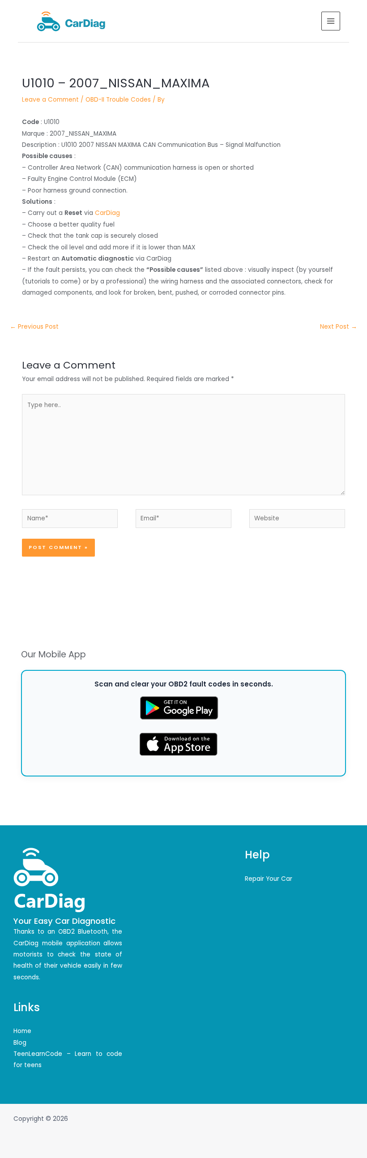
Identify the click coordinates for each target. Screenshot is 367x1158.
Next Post (338, 326)
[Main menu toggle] (331, 21)
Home (22, 1031)
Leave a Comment (50, 99)
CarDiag (107, 213)
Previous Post (34, 326)
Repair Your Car (268, 879)
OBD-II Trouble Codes (118, 99)
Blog (19, 1042)
